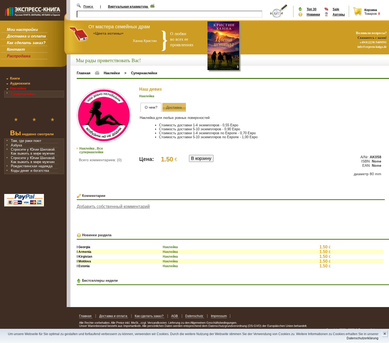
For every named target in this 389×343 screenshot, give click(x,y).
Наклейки (18, 88)
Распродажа (18, 56)
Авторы (339, 14)
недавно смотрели (32, 133)
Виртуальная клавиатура (128, 6)
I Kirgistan (84, 256)
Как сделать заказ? (26, 42)
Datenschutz (194, 316)
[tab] (151, 107)
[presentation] (151, 107)
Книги (15, 78)
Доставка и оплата (26, 36)
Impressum (219, 316)
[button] (126, 93)
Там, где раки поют (26, 141)
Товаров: (370, 14)
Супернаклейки (23, 94)
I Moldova (84, 261)
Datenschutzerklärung (362, 338)
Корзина (370, 10)
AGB (175, 316)
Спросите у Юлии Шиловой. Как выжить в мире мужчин (33, 151)
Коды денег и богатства (30, 171)
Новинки (313, 14)
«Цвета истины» (108, 33)
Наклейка (146, 96)
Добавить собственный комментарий (113, 206)
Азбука (16, 145)
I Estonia (83, 266)
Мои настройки (22, 29)
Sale (336, 9)
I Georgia (83, 247)
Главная (84, 73)
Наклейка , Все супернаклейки (91, 150)
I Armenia (84, 252)
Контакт (16, 49)
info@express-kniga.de (372, 46)
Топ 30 (311, 9)
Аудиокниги (20, 83)
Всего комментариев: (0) (100, 160)
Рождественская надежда (31, 166)
